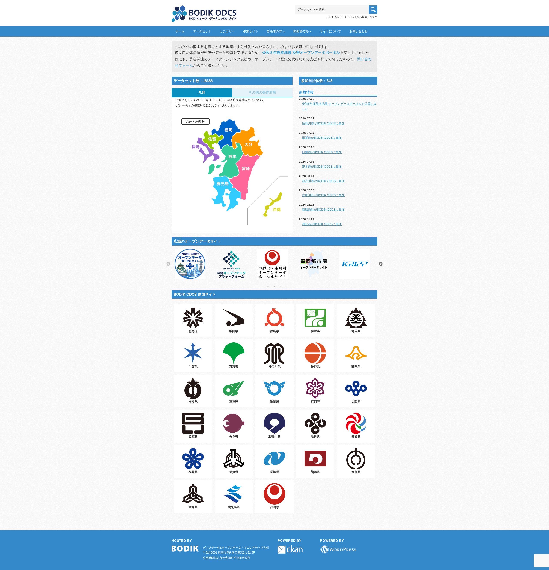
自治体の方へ (276, 31)
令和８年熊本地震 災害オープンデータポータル (301, 53)
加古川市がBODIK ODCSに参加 (323, 181)
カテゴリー (227, 31)
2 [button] (274, 287)
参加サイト (250, 31)
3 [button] (281, 287)
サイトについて (330, 31)
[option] (192, 264)
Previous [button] (168, 264)
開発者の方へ (302, 31)
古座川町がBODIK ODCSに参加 (323, 195)
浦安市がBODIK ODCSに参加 (322, 224)
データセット (202, 31)
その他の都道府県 (262, 92)
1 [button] (268, 287)
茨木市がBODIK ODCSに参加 (322, 166)
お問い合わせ (359, 31)
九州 (201, 92)
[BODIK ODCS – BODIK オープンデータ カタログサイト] (204, 12)
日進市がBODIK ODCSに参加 (322, 152)
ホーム (179, 31)
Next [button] (381, 264)
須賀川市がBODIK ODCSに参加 (323, 123)
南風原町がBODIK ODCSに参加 (323, 209)
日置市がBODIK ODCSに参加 (322, 137)
